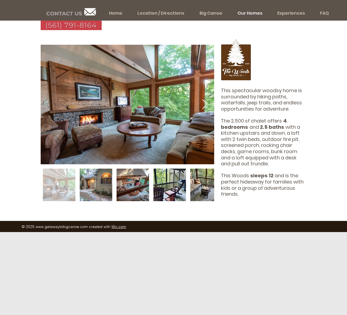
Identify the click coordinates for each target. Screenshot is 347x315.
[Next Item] (205, 104)
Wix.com (118, 226)
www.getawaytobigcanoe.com (62, 226)
